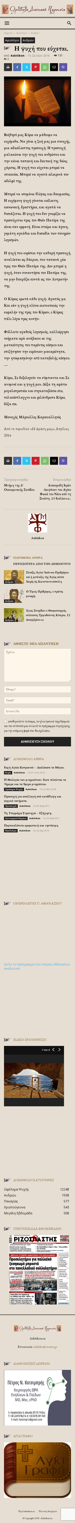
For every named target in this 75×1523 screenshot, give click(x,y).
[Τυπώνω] (8, 67)
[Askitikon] (37, 9)
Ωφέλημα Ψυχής (14, 789)
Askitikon (17, 55)
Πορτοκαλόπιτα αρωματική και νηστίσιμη (31, 825)
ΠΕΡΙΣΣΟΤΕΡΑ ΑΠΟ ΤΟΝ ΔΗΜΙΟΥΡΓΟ (41, 564)
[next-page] (12, 629)
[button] (6, 23)
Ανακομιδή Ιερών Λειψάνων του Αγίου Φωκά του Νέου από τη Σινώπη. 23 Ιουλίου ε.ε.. (55, 492)
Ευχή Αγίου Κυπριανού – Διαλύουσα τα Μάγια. (34, 767)
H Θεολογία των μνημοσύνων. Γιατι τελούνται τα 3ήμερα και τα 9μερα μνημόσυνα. (35, 782)
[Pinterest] (36, 67)
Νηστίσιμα (10, 830)
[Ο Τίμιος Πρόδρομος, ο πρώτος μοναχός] (14, 596)
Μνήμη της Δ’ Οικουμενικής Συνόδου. (19, 487)
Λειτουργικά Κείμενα (15, 818)
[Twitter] (26, 67)
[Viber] (63, 67)
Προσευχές (11, 806)
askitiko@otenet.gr (45, 1347)
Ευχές (8, 772)
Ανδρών (35, 33)
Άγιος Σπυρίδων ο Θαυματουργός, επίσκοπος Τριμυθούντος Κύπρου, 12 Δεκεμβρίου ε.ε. (48, 615)
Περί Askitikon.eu (26, 1511)
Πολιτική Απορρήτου (48, 1511)
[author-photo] (37, 532)
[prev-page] (6, 629)
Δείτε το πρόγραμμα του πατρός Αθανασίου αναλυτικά (37, 966)
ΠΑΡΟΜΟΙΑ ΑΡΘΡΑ (28, 558)
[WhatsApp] (45, 67)
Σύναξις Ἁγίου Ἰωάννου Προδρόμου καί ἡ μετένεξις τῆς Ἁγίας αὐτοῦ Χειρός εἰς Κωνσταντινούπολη (47, 576)
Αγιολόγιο (21, 33)
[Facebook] (17, 67)
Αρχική (8, 33)
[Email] (54, 67)
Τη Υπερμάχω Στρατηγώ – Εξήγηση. (28, 813)
